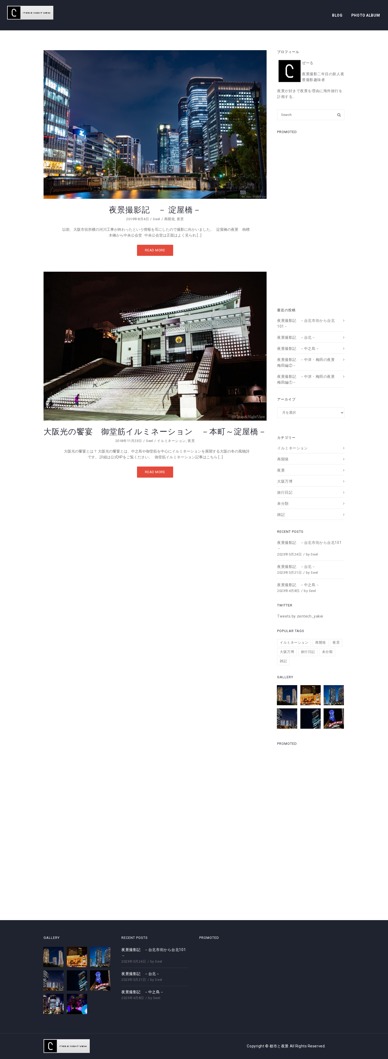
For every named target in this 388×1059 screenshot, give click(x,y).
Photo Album (365, 15)
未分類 (283, 503)
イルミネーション (171, 441)
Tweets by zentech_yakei (300, 616)
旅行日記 (284, 492)
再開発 (169, 219)
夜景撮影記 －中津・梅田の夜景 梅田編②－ (308, 362)
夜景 (180, 219)
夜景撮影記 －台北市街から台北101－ (306, 323)
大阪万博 (284, 481)
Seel (156, 219)
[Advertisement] (310, 219)
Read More (155, 250)
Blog (337, 15)
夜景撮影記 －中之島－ (298, 348)
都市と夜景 (279, 1046)
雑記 (281, 514)
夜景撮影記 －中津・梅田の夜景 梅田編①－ (308, 379)
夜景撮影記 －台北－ (296, 337)
